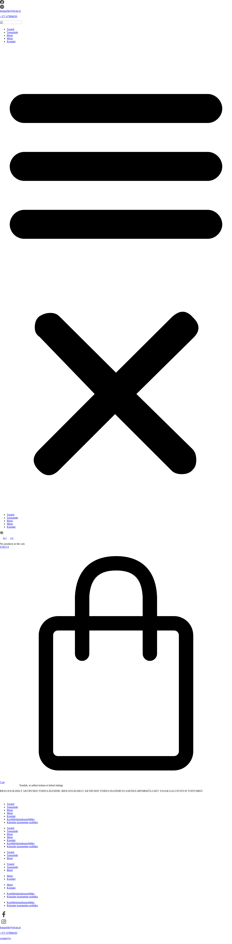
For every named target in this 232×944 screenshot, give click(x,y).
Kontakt (11, 41)
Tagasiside (12, 32)
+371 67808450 (8, 16)
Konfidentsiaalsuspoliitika (20, 819)
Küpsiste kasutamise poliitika (22, 822)
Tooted (10, 29)
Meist (10, 38)
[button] (116, 278)
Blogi (10, 35)
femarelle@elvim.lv (10, 10)
